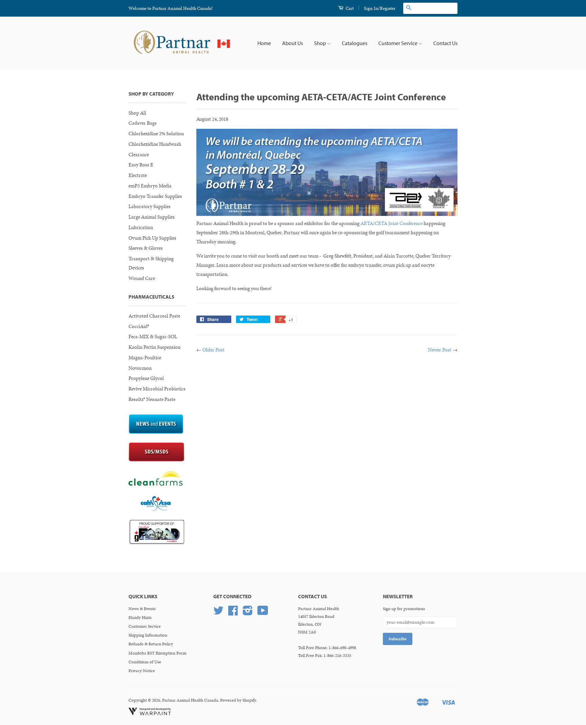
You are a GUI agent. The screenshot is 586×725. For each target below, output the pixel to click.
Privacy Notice (142, 671)
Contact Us (445, 43)
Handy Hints (140, 618)
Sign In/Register (379, 8)
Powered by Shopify (238, 700)
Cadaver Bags (143, 123)
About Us (292, 43)
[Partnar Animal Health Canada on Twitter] (218, 613)
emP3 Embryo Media (150, 185)
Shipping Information (148, 635)
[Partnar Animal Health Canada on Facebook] (233, 613)
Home (264, 43)
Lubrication (141, 227)
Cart (349, 8)
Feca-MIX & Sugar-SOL (153, 336)
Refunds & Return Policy (151, 644)
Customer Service (398, 43)
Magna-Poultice (145, 357)
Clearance (139, 154)
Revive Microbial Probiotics (157, 388)
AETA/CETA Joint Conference (391, 223)
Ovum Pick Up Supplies (152, 238)
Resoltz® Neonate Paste (152, 399)
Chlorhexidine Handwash (155, 144)
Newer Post (439, 349)
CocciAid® (139, 326)
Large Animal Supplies (152, 217)
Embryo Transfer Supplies (155, 196)
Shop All (137, 112)
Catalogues (354, 43)
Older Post (213, 349)
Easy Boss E (141, 164)
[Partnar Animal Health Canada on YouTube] (262, 613)
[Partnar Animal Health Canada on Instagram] (247, 613)
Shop (320, 43)
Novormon (140, 368)
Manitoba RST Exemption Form (158, 653)
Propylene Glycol (146, 378)
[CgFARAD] (157, 542)
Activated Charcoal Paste (154, 316)
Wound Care (142, 278)
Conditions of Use (145, 662)
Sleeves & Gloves (146, 248)
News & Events (142, 609)
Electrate (138, 175)
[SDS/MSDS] (156, 460)
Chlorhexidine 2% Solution (156, 133)
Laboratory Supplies (150, 206)
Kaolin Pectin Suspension (154, 347)
